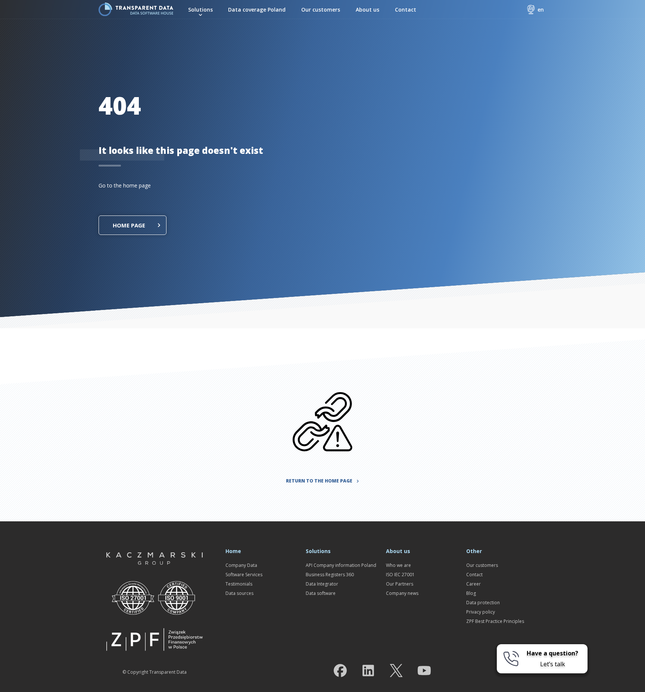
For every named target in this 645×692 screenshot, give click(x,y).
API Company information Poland (341, 565)
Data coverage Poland (257, 9)
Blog (471, 593)
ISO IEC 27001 (400, 574)
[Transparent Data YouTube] (424, 672)
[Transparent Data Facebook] (340, 672)
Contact (405, 9)
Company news (402, 593)
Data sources (239, 593)
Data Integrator (322, 584)
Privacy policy (480, 612)
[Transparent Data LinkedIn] (368, 672)
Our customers (320, 9)
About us (367, 9)
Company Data (241, 565)
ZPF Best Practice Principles (495, 621)
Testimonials (238, 584)
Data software (321, 593)
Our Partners (399, 584)
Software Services (243, 574)
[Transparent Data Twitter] (396, 672)
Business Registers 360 (330, 574)
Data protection (483, 602)
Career (473, 584)
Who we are (398, 565)
